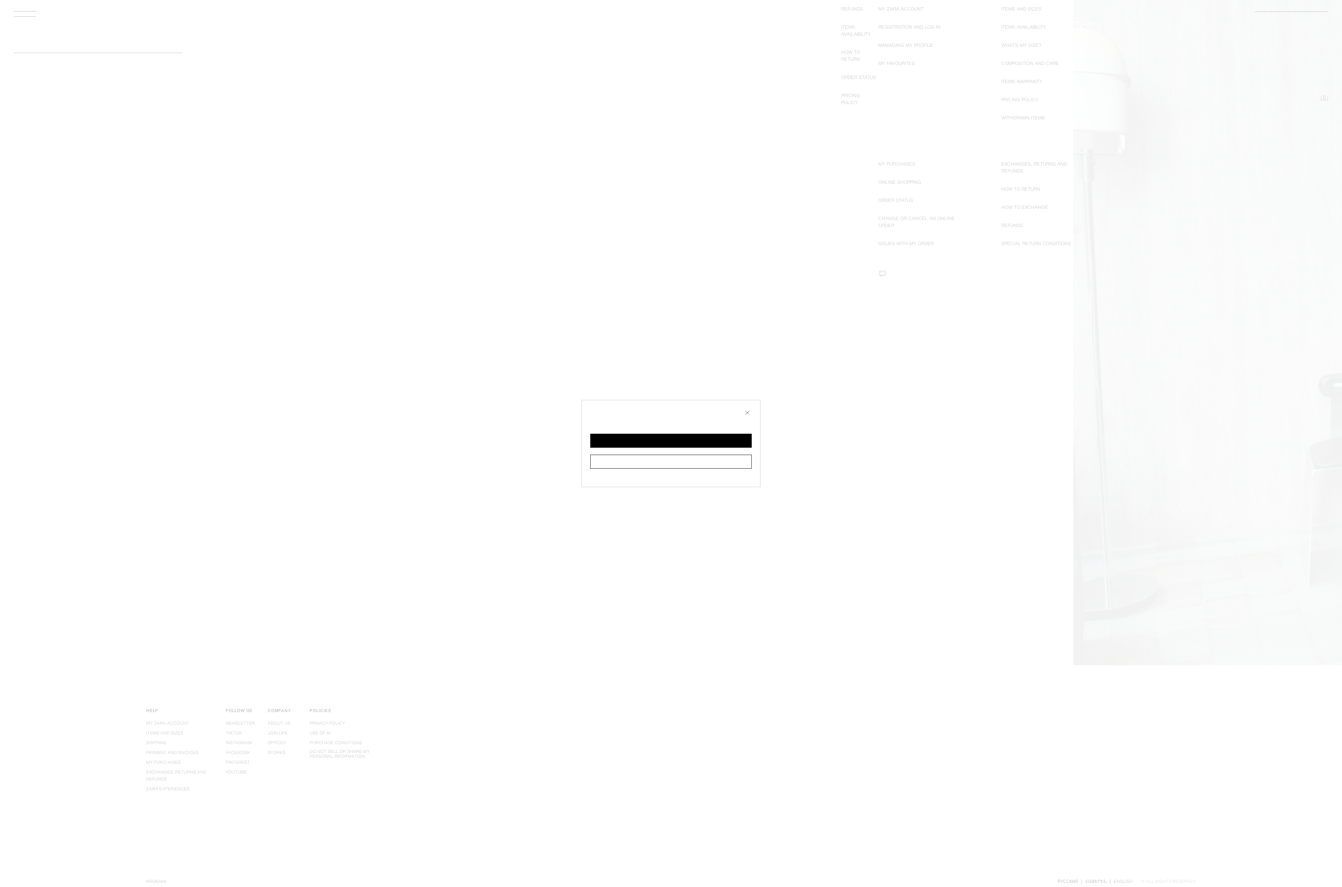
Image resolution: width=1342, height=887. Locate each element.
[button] (671, 441)
